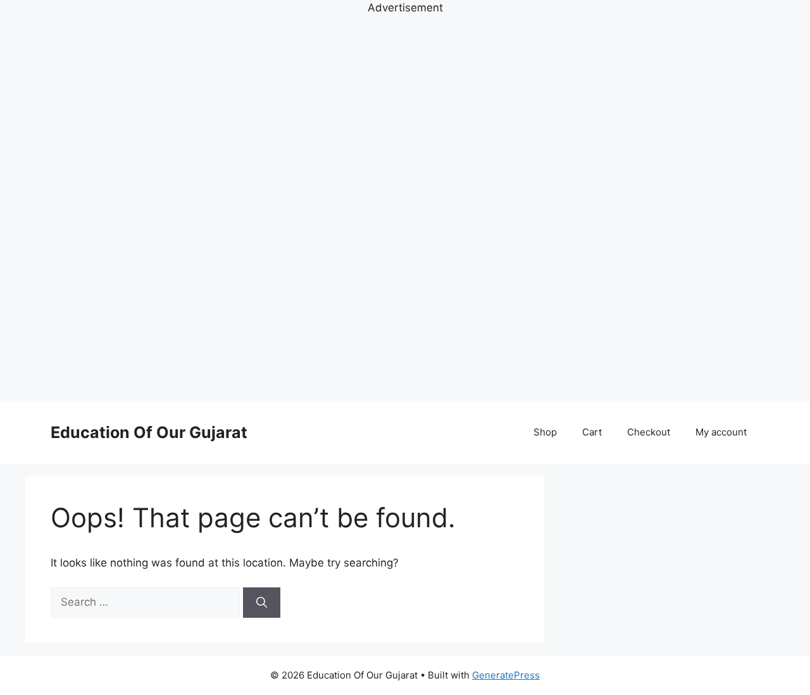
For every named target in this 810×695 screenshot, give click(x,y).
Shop (545, 432)
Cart (592, 432)
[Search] (261, 602)
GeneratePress (506, 675)
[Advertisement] (405, 206)
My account (721, 432)
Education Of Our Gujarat (149, 432)
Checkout (648, 432)
